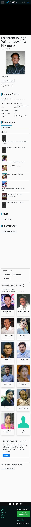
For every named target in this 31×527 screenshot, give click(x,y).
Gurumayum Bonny (23, 359)
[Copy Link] (7, 85)
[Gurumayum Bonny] (23, 349)
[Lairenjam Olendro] (7, 302)
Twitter (7, 278)
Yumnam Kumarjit (23, 406)
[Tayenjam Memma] (7, 421)
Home (2, 509)
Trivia (12, 285)
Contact (3, 515)
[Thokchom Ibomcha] (7, 326)
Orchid (23, 430)
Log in (23, 2)
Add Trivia (7, 219)
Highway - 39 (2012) (13, 147)
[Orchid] (23, 421)
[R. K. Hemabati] (7, 397)
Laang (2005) (11, 166)
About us (3, 512)
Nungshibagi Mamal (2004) (10, 188)
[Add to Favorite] (2, 85)
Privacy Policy (20, 520)
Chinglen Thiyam (8, 359)
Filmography (5, 285)
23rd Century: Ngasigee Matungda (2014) (15, 142)
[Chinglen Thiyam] (7, 349)
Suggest (6, 455)
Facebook (18, 274)
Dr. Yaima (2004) (12, 174)
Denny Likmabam (8, 383)
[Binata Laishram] (23, 326)
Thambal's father (12, 196)
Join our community (23, 513)
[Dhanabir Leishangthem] (23, 302)
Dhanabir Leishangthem (23, 311)
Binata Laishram (23, 335)
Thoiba (4, 190)
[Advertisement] (15, 19)
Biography (5, 76)
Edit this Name (8, 468)
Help (2, 514)
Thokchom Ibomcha (8, 335)
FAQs (2, 517)
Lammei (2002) (11, 194)
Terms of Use (20, 518)
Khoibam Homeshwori (23, 383)
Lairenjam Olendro (7, 311)
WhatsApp (8, 274)
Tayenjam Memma (7, 430)
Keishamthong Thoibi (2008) (11, 162)
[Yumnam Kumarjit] (23, 397)
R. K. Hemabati (7, 406)
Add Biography (9, 81)
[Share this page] (11, 85)
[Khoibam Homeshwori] (23, 373)
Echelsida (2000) (12, 202)
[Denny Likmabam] (7, 373)
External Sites (19, 285)
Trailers (3, 510)
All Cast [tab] (6, 127)
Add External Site (9, 231)
